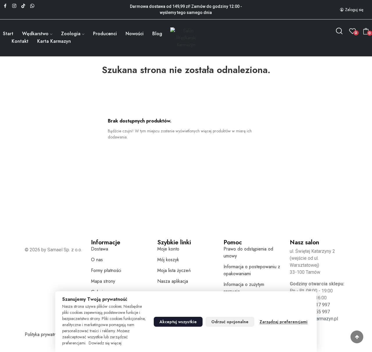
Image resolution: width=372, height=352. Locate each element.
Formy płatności (106, 270)
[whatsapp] (32, 6)
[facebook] (5, 6)
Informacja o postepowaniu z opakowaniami (251, 270)
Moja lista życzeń (174, 270)
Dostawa (99, 249)
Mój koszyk (168, 259)
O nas (97, 259)
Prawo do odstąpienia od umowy (248, 252)
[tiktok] (23, 6)
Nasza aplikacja (172, 281)
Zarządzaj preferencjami (283, 322)
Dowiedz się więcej (105, 343)
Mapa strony (103, 281)
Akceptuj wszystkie (178, 322)
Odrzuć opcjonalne (229, 322)
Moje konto (168, 249)
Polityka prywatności (44, 334)
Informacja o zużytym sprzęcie (243, 288)
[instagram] (14, 6)
